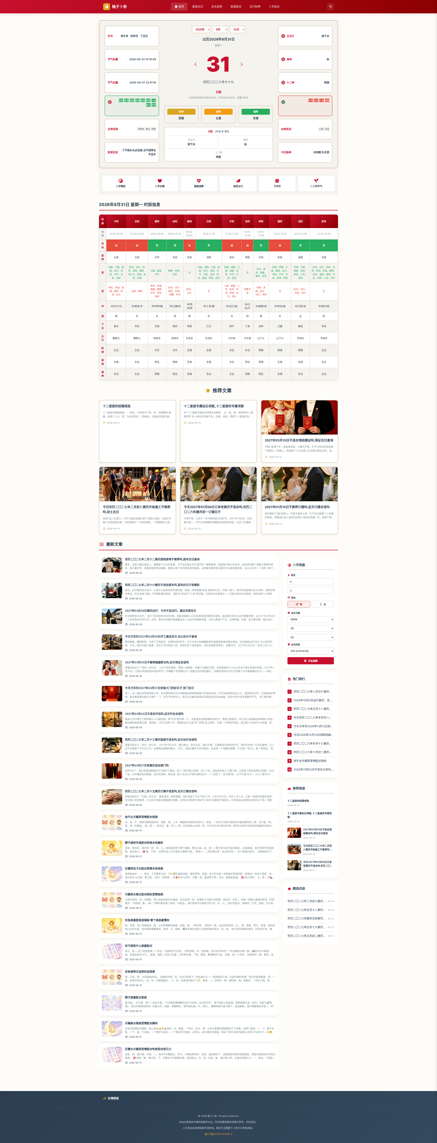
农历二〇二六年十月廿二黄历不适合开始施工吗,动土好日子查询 (314, 752)
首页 (181, 6)
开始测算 (313, 661)
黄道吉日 (197, 6)
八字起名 (274, 6)
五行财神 (255, 6)
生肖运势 (216, 6)
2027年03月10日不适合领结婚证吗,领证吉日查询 (299, 440)
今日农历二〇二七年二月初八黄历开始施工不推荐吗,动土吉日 (318, 848)
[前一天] (195, 64)
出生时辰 (295, 644)
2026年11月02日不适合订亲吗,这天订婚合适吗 (314, 769)
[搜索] (330, 6)
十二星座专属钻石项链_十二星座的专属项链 (214, 406)
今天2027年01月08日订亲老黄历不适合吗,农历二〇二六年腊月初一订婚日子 (318, 864)
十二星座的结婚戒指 (116, 406)
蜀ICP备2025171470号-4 (218, 1134)
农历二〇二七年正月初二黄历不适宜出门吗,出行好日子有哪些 (306, 936)
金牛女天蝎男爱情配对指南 (310, 760)
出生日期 (295, 613)
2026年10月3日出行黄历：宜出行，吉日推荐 (314, 700)
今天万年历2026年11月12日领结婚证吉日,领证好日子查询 (314, 726)
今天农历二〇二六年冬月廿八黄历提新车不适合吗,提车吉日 (314, 717)
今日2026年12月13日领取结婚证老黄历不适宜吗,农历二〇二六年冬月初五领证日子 (314, 734)
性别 (293, 597)
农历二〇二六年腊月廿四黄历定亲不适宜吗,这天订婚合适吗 (306, 918)
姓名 (293, 575)
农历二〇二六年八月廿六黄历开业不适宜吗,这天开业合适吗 (314, 691)
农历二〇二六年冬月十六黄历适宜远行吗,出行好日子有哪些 (314, 743)
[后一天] (241, 64)
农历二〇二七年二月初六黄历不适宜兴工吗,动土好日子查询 (306, 901)
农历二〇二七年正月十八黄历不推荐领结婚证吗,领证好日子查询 (314, 708)
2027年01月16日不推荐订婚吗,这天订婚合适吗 (297, 507)
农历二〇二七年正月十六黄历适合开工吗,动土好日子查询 (306, 927)
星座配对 (235, 6)
